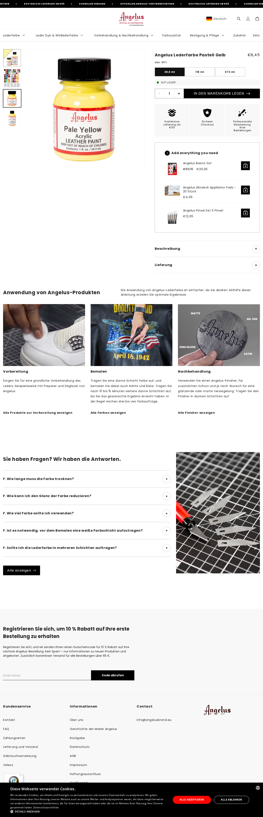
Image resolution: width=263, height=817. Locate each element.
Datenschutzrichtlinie (46, 807)
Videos (8, 765)
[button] (238, 18)
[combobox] (258, 788)
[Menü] (20, 776)
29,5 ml (169, 72)
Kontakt (9, 720)
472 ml (230, 72)
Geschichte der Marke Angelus (93, 729)
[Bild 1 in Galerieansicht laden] (12, 58)
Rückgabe (77, 738)
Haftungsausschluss (85, 774)
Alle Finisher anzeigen (196, 413)
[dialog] (131, 800)
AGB (73, 756)
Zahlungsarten (14, 738)
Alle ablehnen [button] (231, 799)
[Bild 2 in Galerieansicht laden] (12, 78)
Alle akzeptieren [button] (192, 799)
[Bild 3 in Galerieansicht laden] (12, 98)
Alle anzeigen (19, 570)
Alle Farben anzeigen (108, 413)
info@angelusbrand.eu (154, 720)
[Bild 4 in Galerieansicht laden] (12, 118)
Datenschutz (80, 747)
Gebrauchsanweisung (20, 756)
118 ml (199, 72)
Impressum (78, 765)
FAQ (6, 729)
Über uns (76, 720)
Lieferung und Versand (20, 747)
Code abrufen (113, 675)
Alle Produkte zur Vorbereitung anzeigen (37, 413)
